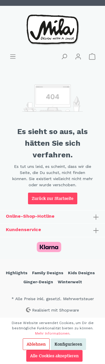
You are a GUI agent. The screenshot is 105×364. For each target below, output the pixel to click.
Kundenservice (23, 229)
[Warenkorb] (92, 56)
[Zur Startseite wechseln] (52, 29)
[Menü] (13, 56)
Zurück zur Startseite (53, 198)
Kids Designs (81, 272)
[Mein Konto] (78, 56)
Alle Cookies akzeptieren (54, 356)
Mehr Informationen (52, 333)
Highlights (16, 272)
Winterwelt (70, 281)
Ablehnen (36, 344)
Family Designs (47, 272)
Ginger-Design (38, 281)
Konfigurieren (68, 344)
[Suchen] (64, 56)
